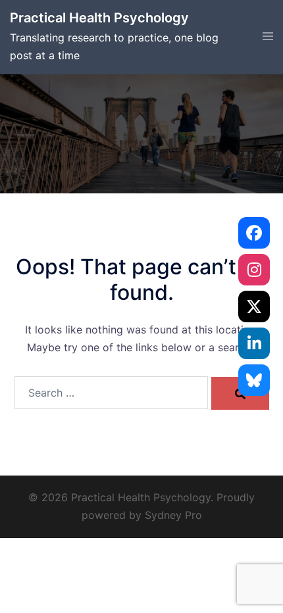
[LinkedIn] (254, 343)
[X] (254, 306)
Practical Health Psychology (99, 18)
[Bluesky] (254, 380)
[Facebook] (254, 233)
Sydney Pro (173, 515)
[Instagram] (254, 269)
